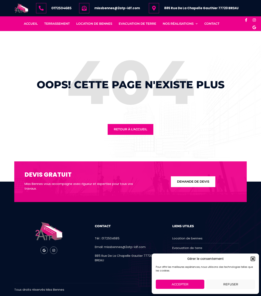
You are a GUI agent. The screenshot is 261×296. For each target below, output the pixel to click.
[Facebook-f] (246, 20)
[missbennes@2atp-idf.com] (84, 8)
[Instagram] (254, 20)
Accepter (180, 284)
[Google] (254, 27)
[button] (253, 259)
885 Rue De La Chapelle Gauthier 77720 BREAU (201, 8)
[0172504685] (41, 8)
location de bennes (94, 24)
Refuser (230, 284)
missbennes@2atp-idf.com (117, 8)
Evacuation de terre (137, 24)
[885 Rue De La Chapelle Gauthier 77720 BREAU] (154, 8)
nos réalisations (178, 24)
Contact (211, 24)
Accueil (31, 24)
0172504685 (61, 8)
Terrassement (57, 24)
